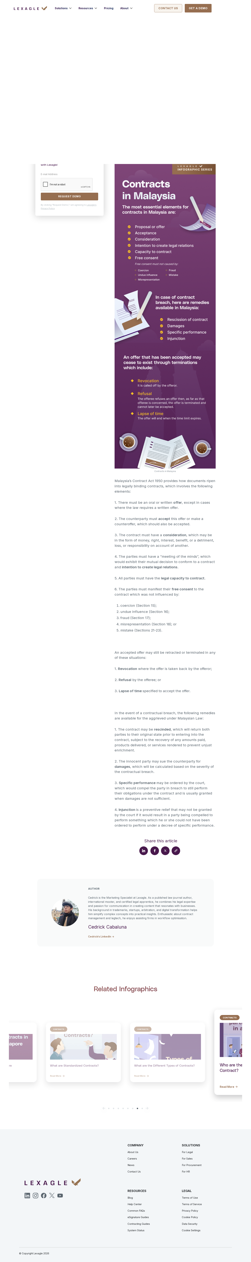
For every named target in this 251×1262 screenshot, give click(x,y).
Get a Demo (198, 8)
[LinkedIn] (27, 1195)
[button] (63, 8)
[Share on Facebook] (154, 850)
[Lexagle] (34, 8)
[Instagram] (35, 1195)
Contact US (168, 8)
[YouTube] (60, 1195)
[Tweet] (165, 850)
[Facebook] (43, 1195)
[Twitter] (52, 1195)
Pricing (108, 8)
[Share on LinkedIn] (143, 850)
